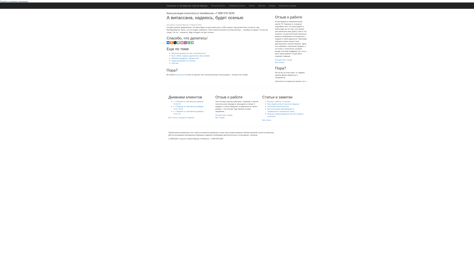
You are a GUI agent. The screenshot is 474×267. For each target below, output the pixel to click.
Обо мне (261, 5)
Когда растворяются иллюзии (183, 60)
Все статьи (266, 120)
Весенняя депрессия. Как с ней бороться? (189, 53)
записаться (180, 74)
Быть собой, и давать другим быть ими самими (191, 55)
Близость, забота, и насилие (278, 101)
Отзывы (272, 5)
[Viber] (185, 42)
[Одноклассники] (171, 42)
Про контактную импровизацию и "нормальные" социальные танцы (281, 110)
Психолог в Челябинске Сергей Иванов (187, 5)
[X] (175, 42)
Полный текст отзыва (283, 59)
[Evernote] (178, 42)
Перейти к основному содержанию (14, 1)
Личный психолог (218, 5)
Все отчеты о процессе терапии (181, 117)
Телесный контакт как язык (278, 106)
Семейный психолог (237, 5)
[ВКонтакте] (168, 42)
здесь (304, 81)
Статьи (252, 5)
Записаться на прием (287, 5)
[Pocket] (181, 42)
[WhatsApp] (188, 42)
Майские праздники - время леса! (185, 58)
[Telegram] (192, 42)
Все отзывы (279, 62)
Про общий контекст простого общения (283, 104)
